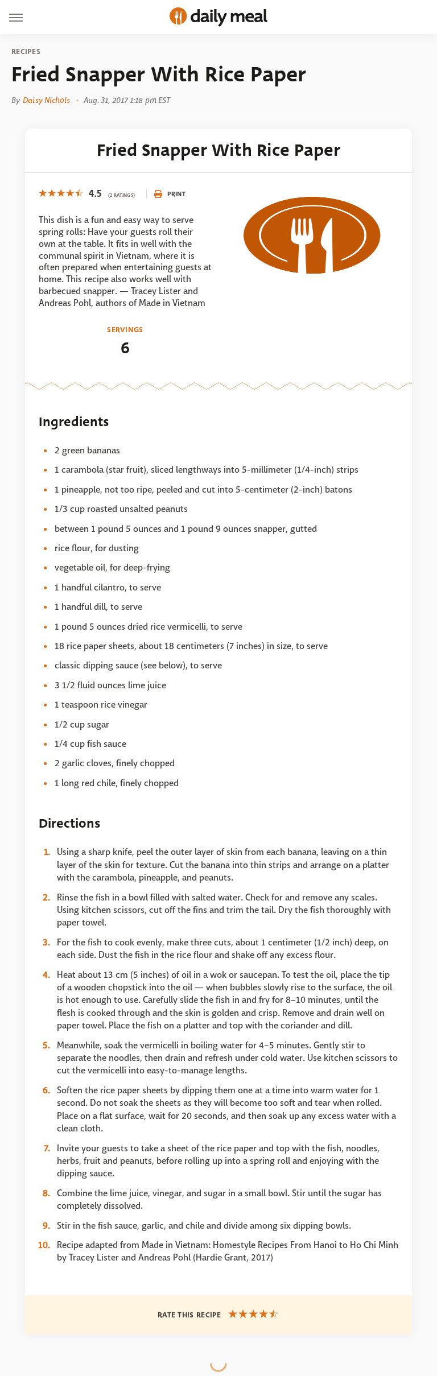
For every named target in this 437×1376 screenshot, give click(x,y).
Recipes (25, 52)
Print (176, 194)
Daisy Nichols (46, 100)
